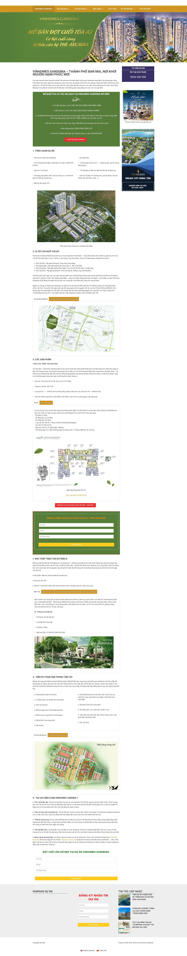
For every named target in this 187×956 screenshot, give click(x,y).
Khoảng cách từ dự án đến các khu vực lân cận (64, 299)
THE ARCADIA (62, 9)
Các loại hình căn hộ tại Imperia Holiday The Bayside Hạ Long (143, 924)
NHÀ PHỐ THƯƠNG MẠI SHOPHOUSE (67, 592)
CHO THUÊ (112, 9)
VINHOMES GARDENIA (43, 9)
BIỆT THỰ (37, 592)
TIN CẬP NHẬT (145, 9)
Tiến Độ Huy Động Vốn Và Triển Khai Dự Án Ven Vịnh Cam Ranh (142, 897)
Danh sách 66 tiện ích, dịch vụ (58, 735)
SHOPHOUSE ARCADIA (88, 592)
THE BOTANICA (80, 9)
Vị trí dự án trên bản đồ (41, 299)
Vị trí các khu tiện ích (40, 735)
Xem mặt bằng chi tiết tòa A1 (76, 495)
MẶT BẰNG (97, 9)
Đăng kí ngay (76, 544)
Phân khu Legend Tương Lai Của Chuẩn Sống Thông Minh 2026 (143, 910)
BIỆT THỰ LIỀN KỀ (48, 592)
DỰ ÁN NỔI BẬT (127, 9)
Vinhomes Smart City (68, 840)
